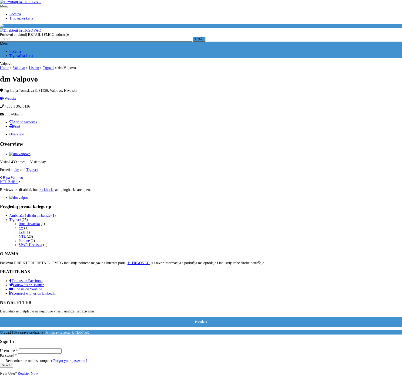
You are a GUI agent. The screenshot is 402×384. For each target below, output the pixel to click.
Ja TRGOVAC (138, 263)
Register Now (28, 373)
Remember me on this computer (29, 361)
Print (16, 126)
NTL (22, 236)
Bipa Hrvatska (29, 224)
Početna (15, 14)
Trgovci (48, 68)
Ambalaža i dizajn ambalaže (29, 215)
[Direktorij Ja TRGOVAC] (20, 2)
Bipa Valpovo (12, 178)
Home (4, 68)
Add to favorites (25, 122)
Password (8, 356)
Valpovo (23, 26)
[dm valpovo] (19, 154)
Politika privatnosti (57, 332)
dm (16, 170)
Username (9, 351)
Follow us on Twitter (28, 285)
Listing (34, 68)
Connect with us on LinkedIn (34, 293)
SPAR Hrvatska (30, 245)
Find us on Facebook (27, 281)
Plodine (24, 241)
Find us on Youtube (27, 289)
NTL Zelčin (9, 182)
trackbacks (46, 190)
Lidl (22, 232)
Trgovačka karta (21, 18)
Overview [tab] (16, 134)
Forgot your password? (70, 361)
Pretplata (201, 321)
